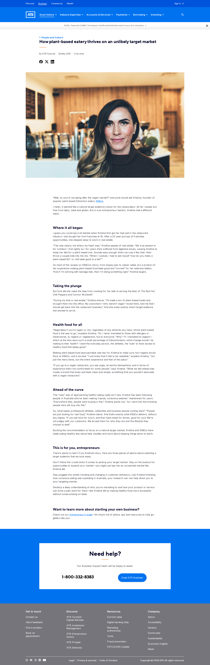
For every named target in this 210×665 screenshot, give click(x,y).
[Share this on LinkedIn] (52, 61)
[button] (207, 25)
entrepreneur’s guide (80, 514)
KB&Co (99, 201)
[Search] (185, 15)
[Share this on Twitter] (46, 61)
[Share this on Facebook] (40, 61)
